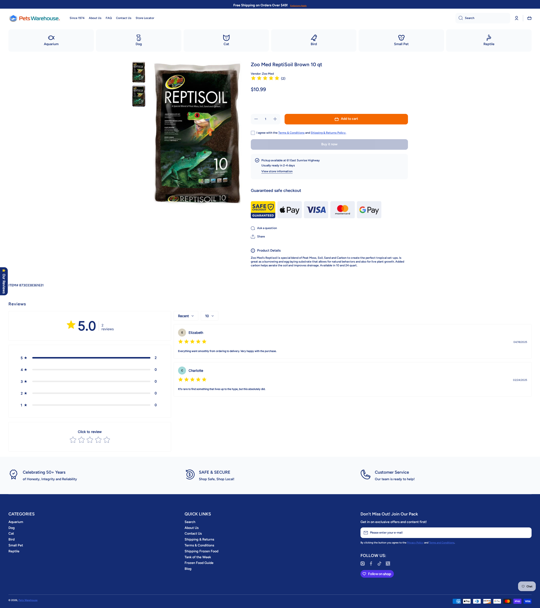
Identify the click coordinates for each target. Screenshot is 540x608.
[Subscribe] (526, 532)
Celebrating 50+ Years (44, 472)
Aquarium (15, 522)
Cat (11, 533)
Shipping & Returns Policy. (328, 133)
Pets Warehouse (28, 600)
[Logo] (34, 18)
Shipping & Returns (199, 539)
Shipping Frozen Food (201, 551)
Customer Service (392, 472)
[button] (529, 18)
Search (190, 522)
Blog (188, 569)
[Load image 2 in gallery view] (139, 96)
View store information (277, 171)
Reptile (13, 551)
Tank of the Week (198, 557)
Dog (11, 528)
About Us (191, 528)
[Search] (459, 18)
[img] (265, 79)
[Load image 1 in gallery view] (139, 72)
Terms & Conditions (291, 133)
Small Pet (15, 545)
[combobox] (482, 18)
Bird (11, 539)
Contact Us (193, 533)
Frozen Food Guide (199, 563)
